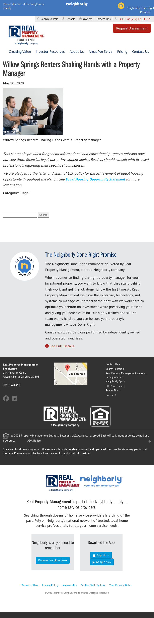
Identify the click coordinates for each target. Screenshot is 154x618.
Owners (87, 19)
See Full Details (62, 346)
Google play (103, 562)
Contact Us (140, 51)
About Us (77, 51)
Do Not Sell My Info (93, 585)
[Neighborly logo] (77, 4)
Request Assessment (132, 28)
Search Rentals (49, 19)
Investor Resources (50, 51)
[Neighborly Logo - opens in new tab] (113, 481)
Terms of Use (29, 585)
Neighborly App (114, 381)
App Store (102, 555)
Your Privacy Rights (120, 585)
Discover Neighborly (50, 560)
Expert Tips (104, 19)
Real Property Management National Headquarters (126, 375)
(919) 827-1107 (140, 19)
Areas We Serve (100, 51)
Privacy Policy (50, 585)
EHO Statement (114, 386)
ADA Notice (34, 440)
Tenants (70, 19)
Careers (110, 395)
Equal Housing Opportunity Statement (96, 179)
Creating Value (20, 51)
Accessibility (69, 585)
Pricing (122, 51)
